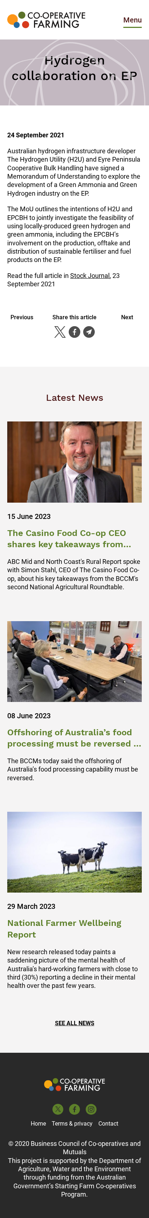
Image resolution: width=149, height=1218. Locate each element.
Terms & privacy (72, 1123)
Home (38, 1123)
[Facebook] (74, 332)
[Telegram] (89, 332)
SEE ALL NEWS (74, 1023)
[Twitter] (60, 332)
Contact (108, 1123)
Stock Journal (90, 275)
